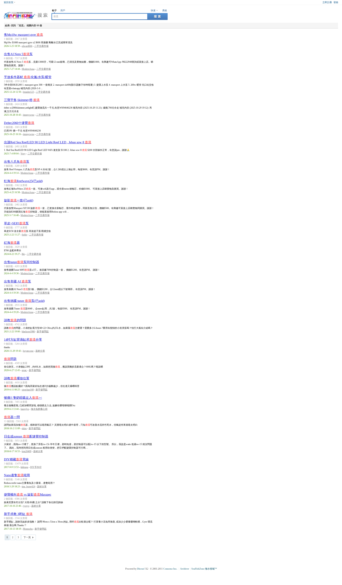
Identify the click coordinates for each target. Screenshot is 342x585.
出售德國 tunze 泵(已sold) (24, 300)
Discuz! (141, 568)
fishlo (24, 234)
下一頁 (27, 537)
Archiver (184, 568)
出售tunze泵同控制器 (21, 262)
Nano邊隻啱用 (17, 475)
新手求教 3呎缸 (18, 514)
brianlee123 (28, 92)
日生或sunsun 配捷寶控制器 (26, 436)
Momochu (28, 528)
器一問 (12, 417)
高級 (164, 10)
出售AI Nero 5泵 (18, 54)
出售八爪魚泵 (16, 161)
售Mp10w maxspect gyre (23, 34)
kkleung (24, 467)
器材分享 (40, 351)
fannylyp (25, 409)
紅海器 (12, 242)
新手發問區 (43, 331)
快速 (153, 10)
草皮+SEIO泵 (16, 223)
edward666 (27, 46)
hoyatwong (28, 351)
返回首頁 (8, 2)
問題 (10, 359)
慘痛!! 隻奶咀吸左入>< (23, 397)
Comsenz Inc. (170, 568)
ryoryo (26, 506)
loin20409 (26, 451)
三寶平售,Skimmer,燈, (22, 100)
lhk (23, 254)
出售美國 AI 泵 (17, 281)
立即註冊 (327, 2)
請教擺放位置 (16, 378)
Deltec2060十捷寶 (19, 123)
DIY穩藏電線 (16, 459)
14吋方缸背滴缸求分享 (23, 339)
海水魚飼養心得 (39, 409)
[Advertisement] (172, 552)
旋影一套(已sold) (18, 200)
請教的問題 (15, 320)
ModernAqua (28, 69)
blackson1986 (28, 331)
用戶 (62, 10)
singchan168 (28, 389)
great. (24, 370)
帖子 (54, 10)
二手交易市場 (41, 46)
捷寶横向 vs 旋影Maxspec (27, 494)
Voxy (23, 153)
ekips (24, 428)
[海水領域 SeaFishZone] (26, 20)
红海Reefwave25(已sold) (23, 181)
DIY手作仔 (36, 467)
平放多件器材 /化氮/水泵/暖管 (27, 77)
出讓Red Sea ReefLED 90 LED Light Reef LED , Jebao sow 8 (47, 142)
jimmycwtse (28, 114)
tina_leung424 (28, 486)
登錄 (335, 2)
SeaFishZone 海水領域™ (204, 568)
